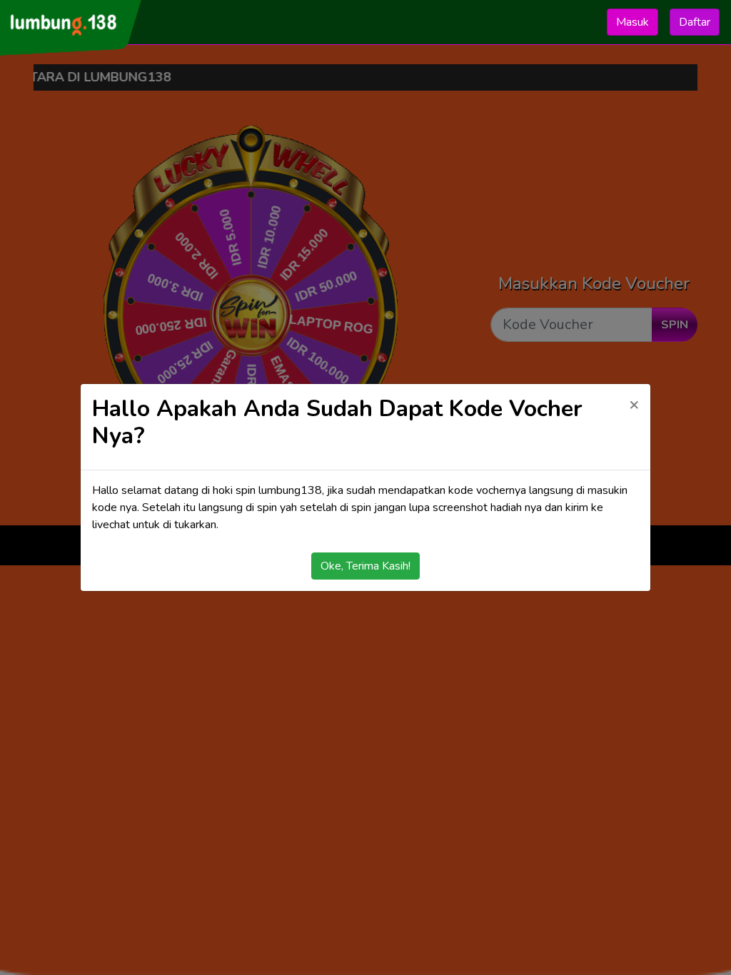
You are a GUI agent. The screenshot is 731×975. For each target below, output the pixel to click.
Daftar (694, 22)
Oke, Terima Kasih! (365, 566)
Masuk (632, 22)
